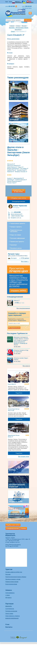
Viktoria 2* (17, 300)
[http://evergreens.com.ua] (18, 637)
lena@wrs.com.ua (16, 217)
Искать (28, 20)
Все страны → (25, 261)
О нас (7, 624)
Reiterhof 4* (10, 171)
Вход (6, 1)
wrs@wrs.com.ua (14, 542)
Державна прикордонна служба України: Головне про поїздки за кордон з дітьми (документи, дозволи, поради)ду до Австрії (21, 340)
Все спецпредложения (23, 308)
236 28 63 (27, 6)
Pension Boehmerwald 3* (14, 181)
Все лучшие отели (23, 456)
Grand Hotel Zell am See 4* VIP (13, 409)
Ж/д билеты (8, 597)
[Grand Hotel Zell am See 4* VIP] (18, 402)
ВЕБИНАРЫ (8, 606)
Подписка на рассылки (11, 611)
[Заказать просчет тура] (18, 280)
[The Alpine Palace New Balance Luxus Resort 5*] (18, 90)
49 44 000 (16, 212)
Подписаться (15, 327)
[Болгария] (9, 258)
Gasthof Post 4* (11, 170)
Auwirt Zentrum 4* (12, 167)
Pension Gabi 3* (11, 183)
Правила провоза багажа (11, 581)
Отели (13, 31)
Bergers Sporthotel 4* (13, 168)
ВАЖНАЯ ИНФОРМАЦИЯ (11, 618)
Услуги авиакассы (9, 592)
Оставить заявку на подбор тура (13, 572)
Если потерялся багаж (11, 584)
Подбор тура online (19, 198)
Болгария (14, 258)
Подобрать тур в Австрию (18, 190)
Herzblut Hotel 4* (22, 170)
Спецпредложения (18, 201)
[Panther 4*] (18, 132)
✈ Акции (7, 595)
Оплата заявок (9, 613)
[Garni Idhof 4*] (18, 377)
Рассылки (7, 574)
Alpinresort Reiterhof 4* (13, 165)
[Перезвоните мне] (16, 6)
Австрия (24, 25)
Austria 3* (10, 178)
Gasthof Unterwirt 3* (21, 179)
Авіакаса (8, 590)
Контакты (8, 627)
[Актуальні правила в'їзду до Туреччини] (10, 352)
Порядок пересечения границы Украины (15, 576)
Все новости (26, 366)
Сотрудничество (9, 608)
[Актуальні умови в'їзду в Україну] (10, 360)
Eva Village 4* (24, 168)
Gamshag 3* (10, 179)
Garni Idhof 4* (12, 384)
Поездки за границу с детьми (12, 579)
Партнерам (9, 603)
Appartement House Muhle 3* (13, 436)
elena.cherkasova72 (16, 214)
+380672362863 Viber (17, 216)
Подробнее (19, 393)
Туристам (8, 569)
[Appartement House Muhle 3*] (18, 428)
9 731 (24, 258)
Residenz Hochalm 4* (21, 171)
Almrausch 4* (11, 164)
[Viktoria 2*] (10, 302)
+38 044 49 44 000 (13, 540)
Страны (18, 25)
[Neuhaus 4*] (18, 111)
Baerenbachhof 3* (19, 178)
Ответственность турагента (12, 616)
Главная (12, 25)
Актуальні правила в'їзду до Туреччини (21, 350)
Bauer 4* (20, 167)
